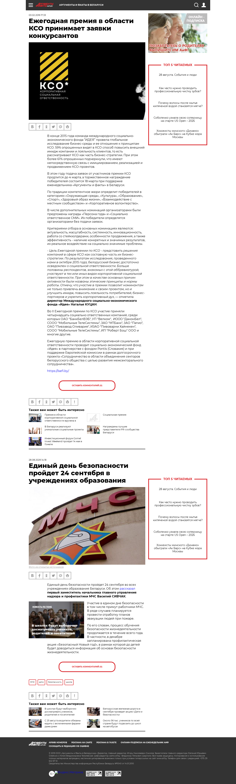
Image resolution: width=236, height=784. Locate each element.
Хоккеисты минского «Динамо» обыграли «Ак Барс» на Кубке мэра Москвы (178, 134)
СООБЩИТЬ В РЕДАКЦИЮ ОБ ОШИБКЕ (69, 746)
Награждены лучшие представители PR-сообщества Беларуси (121, 429)
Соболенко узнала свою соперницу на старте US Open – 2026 (178, 119)
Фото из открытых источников (46, 567)
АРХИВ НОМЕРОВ (58, 742)
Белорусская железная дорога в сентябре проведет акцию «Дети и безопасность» (122, 711)
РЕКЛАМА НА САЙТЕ (81, 742)
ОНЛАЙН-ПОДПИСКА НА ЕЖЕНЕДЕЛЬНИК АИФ (145, 742)
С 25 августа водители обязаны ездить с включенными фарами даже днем (63, 723)
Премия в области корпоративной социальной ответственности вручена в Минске (53, 419)
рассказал (127, 588)
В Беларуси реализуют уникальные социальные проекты (64, 428)
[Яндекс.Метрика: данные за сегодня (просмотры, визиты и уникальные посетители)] (69, 772)
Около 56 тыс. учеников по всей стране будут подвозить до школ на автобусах (122, 723)
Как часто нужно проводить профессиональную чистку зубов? (178, 90)
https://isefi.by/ (58, 371)
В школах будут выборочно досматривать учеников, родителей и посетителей (60, 711)
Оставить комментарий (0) (87, 385)
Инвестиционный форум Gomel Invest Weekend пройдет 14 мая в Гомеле (63, 441)
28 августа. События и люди (178, 74)
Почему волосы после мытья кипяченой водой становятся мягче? (178, 104)
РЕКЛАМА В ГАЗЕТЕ (106, 742)
